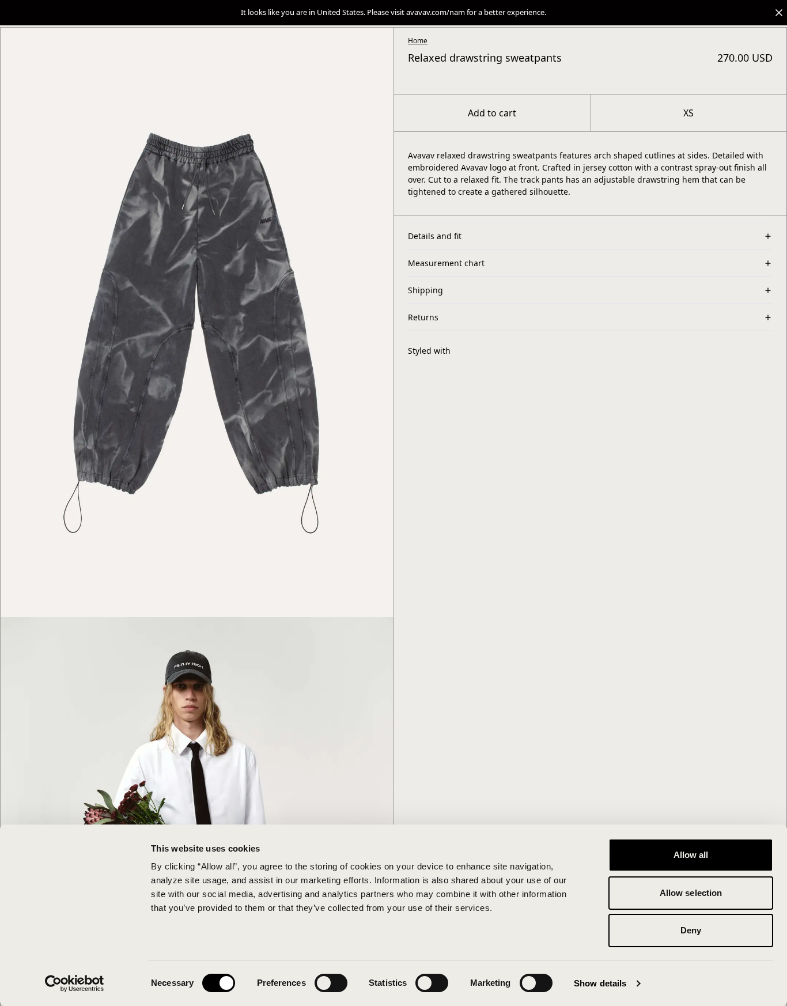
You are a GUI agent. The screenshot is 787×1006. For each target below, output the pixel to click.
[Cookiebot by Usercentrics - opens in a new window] (74, 983)
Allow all (691, 855)
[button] (393, 12)
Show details (600, 983)
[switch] (331, 983)
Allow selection (691, 893)
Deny (690, 930)
